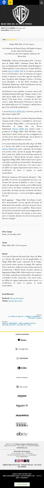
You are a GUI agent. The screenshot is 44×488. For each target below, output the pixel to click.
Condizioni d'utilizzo (11, 465)
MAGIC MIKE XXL (16, 71)
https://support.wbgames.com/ (27, 444)
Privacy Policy (27, 465)
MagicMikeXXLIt (12, 39)
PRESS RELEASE (14, 30)
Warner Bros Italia (16, 298)
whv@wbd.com (22, 448)
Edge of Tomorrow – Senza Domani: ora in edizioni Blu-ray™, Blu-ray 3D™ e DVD (19, 324)
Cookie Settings (22, 484)
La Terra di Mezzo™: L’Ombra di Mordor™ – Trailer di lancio (25, 317)
